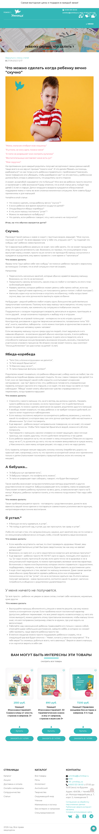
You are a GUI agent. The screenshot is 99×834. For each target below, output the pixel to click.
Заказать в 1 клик (19, 738)
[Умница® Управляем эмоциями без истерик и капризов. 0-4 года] (83, 684)
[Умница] (18, 13)
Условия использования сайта (79, 812)
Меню (91, 24)
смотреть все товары (51, 661)
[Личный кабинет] (19, 727)
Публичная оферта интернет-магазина (79, 808)
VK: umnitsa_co (75, 782)
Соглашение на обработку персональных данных (77, 803)
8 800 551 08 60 (71, 10)
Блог (53, 39)
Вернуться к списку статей (17, 58)
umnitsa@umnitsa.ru (78, 776)
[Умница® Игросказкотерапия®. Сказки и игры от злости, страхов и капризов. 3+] (19, 684)
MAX (70, 779)
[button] (32, 670)
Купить (19, 731)
